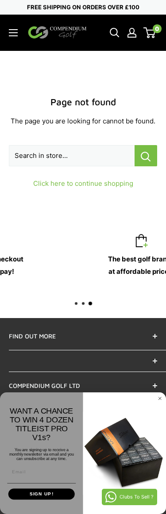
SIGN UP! (42, 494)
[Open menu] (13, 32)
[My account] (131, 33)
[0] (149, 32)
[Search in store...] (146, 155)
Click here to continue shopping (83, 183)
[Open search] (115, 33)
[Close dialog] (160, 398)
